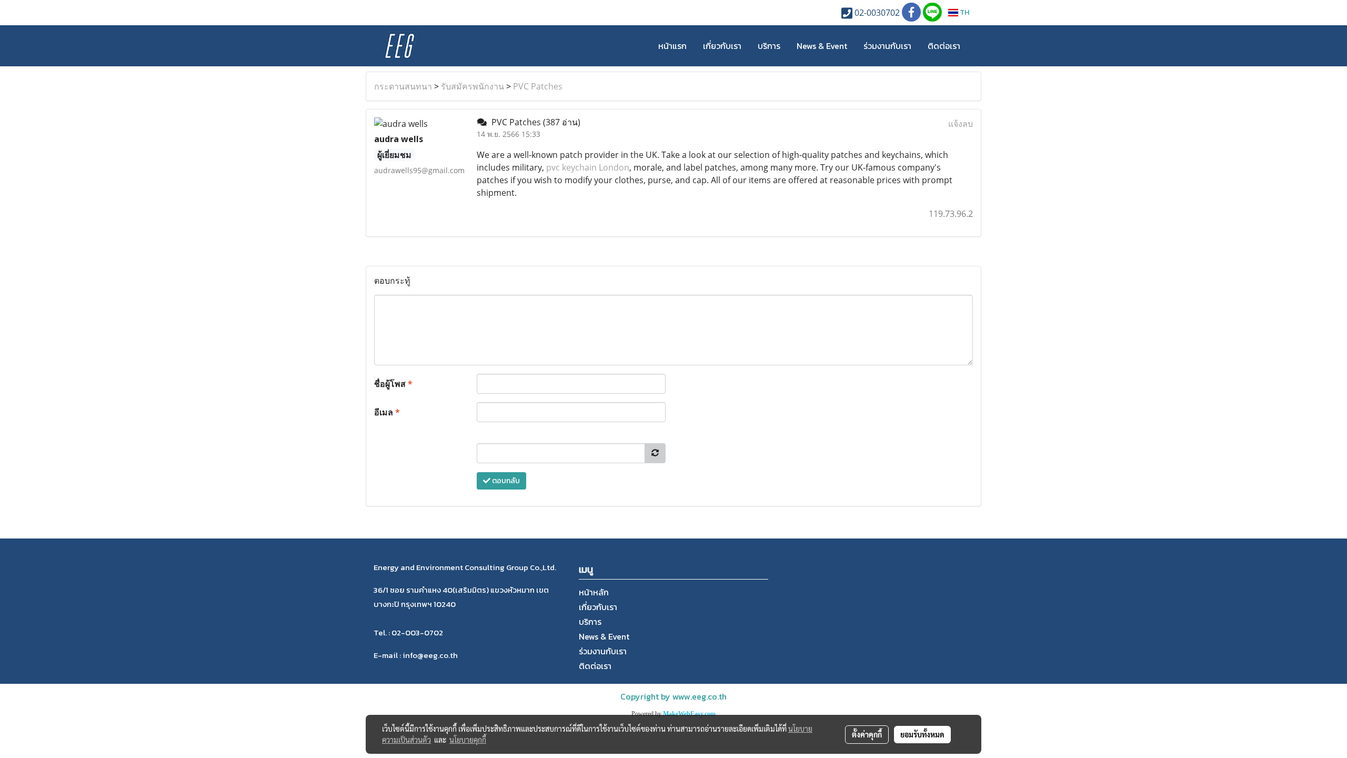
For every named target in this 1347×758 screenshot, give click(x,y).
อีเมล (387, 412)
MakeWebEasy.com (689, 713)
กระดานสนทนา (403, 86)
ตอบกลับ (505, 480)
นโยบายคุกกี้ (467, 739)
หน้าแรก (672, 45)
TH (963, 12)
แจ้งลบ (960, 123)
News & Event (822, 45)
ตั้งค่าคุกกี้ (867, 734)
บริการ (769, 45)
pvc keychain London (587, 167)
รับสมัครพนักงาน (472, 86)
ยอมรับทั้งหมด (922, 734)
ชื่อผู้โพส (393, 384)
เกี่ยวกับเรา (722, 45)
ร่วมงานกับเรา (887, 45)
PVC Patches (537, 86)
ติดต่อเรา (944, 45)
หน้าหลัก (594, 592)
